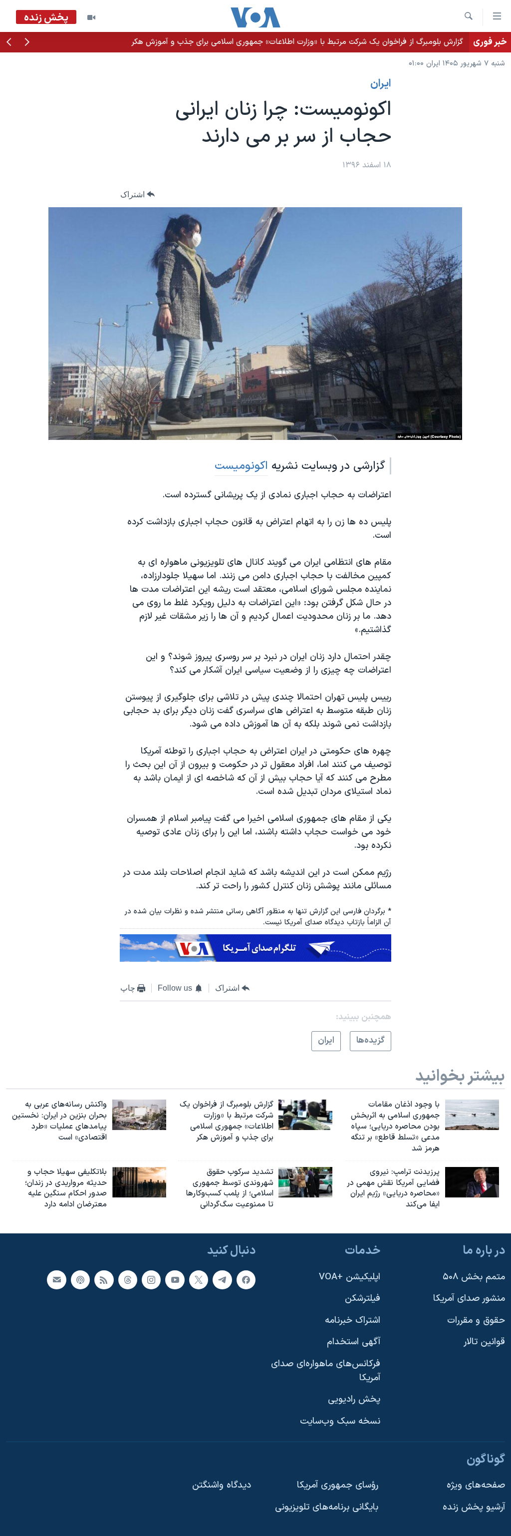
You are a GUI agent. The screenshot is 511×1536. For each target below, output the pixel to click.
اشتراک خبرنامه (352, 1320)
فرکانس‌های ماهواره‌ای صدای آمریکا (325, 1371)
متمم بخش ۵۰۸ (474, 1277)
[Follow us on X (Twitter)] (198, 1279)
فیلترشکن (362, 1298)
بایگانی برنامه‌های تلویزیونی (326, 1507)
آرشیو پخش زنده (474, 1507)
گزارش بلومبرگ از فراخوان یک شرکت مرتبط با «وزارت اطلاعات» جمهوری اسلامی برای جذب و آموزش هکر (297, 42)
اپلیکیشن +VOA (349, 1277)
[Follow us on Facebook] (246, 1279)
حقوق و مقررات (476, 1320)
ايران (380, 84)
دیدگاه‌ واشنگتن (221, 1485)
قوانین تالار (484, 1342)
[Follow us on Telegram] (222, 1279)
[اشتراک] (56, 1279)
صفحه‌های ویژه (476, 1485)
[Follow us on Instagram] (151, 1279)
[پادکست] (80, 1279)
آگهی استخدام (353, 1342)
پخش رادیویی (354, 1399)
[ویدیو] (91, 17)
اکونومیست (241, 465)
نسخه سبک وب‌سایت (340, 1421)
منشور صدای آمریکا (469, 1298)
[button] (27, 43)
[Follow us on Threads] (127, 1279)
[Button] (137, 194)
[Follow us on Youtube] (174, 1279)
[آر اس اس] (103, 1279)
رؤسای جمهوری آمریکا (337, 1485)
